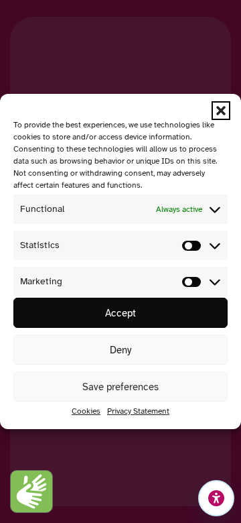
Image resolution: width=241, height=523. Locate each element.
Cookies (86, 411)
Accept (120, 313)
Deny (120, 350)
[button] (221, 110)
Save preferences (120, 387)
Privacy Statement (138, 411)
